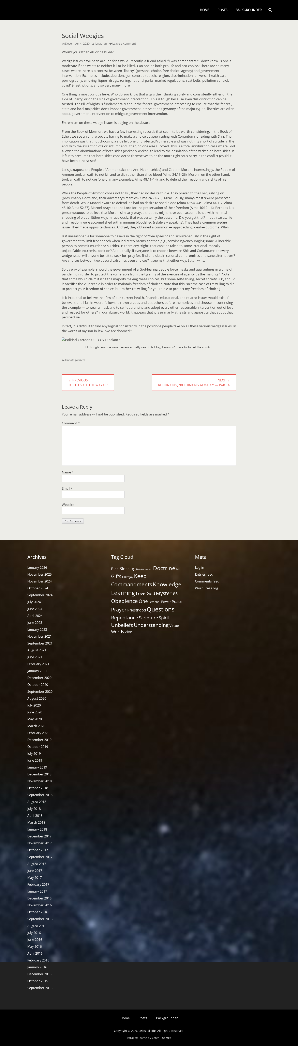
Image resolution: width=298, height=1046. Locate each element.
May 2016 (34, 946)
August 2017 (36, 864)
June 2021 (34, 657)
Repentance (124, 617)
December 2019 (39, 740)
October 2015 (37, 981)
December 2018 (39, 774)
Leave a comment (124, 43)
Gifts (116, 576)
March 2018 (36, 822)
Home (204, 10)
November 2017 (39, 843)
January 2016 (37, 967)
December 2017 (39, 836)
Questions (161, 609)
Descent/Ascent (144, 569)
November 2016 (39, 905)
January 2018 (37, 829)
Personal (154, 602)
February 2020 (38, 733)
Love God (145, 593)
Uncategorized (75, 360)
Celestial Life (147, 1031)
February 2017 (38, 884)
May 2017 (34, 877)
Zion (128, 632)
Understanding (151, 625)
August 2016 (36, 926)
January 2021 (37, 671)
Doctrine (164, 568)
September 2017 (40, 857)
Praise (177, 601)
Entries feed (204, 574)
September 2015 (40, 988)
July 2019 (34, 753)
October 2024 (37, 588)
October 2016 (37, 912)
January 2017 (37, 891)
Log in (199, 567)
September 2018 (40, 795)
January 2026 (37, 567)
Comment (71, 423)
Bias (114, 568)
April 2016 (35, 953)
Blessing (127, 568)
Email (67, 488)
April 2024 (35, 615)
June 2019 (34, 760)
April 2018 (35, 815)
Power (166, 602)
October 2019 (37, 746)
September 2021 (40, 643)
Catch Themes (161, 1038)
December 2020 (39, 678)
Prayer (118, 609)
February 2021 (38, 664)
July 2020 (34, 705)
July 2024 (34, 602)
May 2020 (34, 719)
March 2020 (36, 726)
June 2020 (34, 712)
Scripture (148, 618)
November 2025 (39, 574)
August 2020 (36, 698)
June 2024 (34, 609)
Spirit (164, 618)
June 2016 (34, 939)
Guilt (125, 577)
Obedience (124, 601)
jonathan (101, 43)
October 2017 (37, 850)
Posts (222, 10)
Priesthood (136, 610)
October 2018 (37, 788)
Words (117, 632)
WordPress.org (206, 588)
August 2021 (36, 650)
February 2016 (38, 960)
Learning (123, 593)
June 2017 (34, 870)
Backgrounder (249, 10)
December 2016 (39, 898)
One (143, 601)
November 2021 (39, 636)
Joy (131, 577)
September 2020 (40, 691)
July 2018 (34, 808)
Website (68, 504)
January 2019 (37, 767)
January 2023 (37, 629)
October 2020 (37, 684)
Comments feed (207, 581)
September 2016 (40, 919)
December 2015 (39, 974)
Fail (178, 569)
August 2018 (36, 802)
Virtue (174, 625)
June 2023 (34, 622)
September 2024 (40, 595)
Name (68, 472)
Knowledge (167, 584)
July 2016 (34, 932)
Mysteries (167, 593)
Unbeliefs (122, 625)
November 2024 (39, 581)
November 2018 (39, 781)
